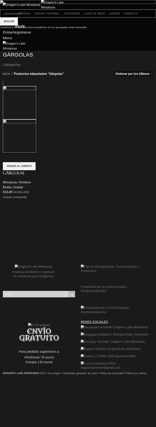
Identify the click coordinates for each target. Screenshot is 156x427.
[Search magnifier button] (72, 295)
